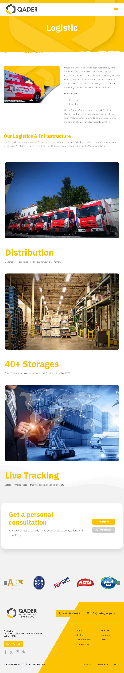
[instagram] (17, 652)
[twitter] (11, 652)
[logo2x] (22, 5)
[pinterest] (23, 652)
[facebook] (5, 652)
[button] (5, 583)
